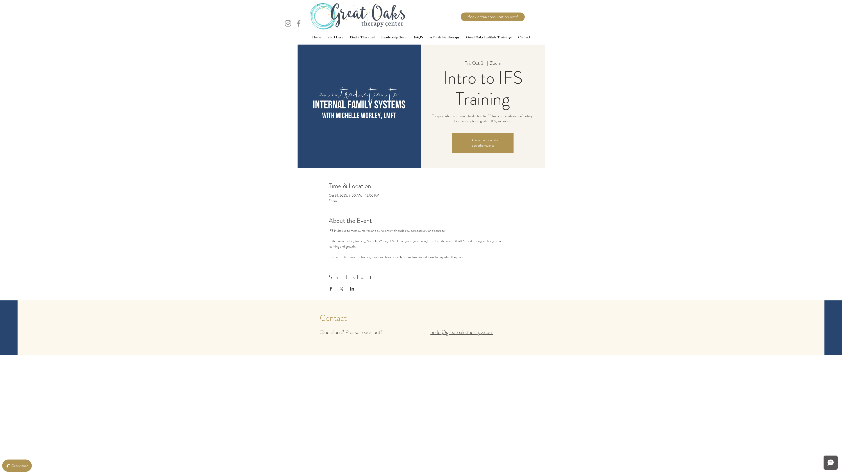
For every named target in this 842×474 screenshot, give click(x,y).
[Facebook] (298, 23)
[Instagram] (288, 23)
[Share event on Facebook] (331, 289)
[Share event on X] (341, 289)
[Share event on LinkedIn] (352, 289)
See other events (483, 145)
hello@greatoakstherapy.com (461, 332)
